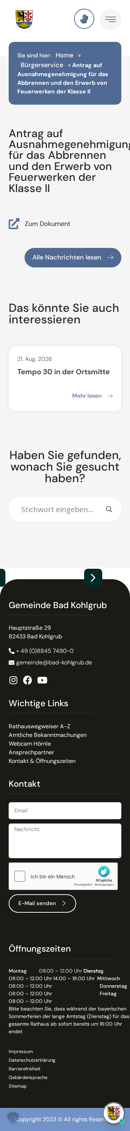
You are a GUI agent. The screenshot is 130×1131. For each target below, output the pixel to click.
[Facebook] (27, 680)
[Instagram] (13, 680)
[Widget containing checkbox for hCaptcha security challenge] (63, 876)
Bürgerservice (42, 65)
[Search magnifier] (109, 509)
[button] (93, 578)
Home (64, 55)
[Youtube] (42, 680)
